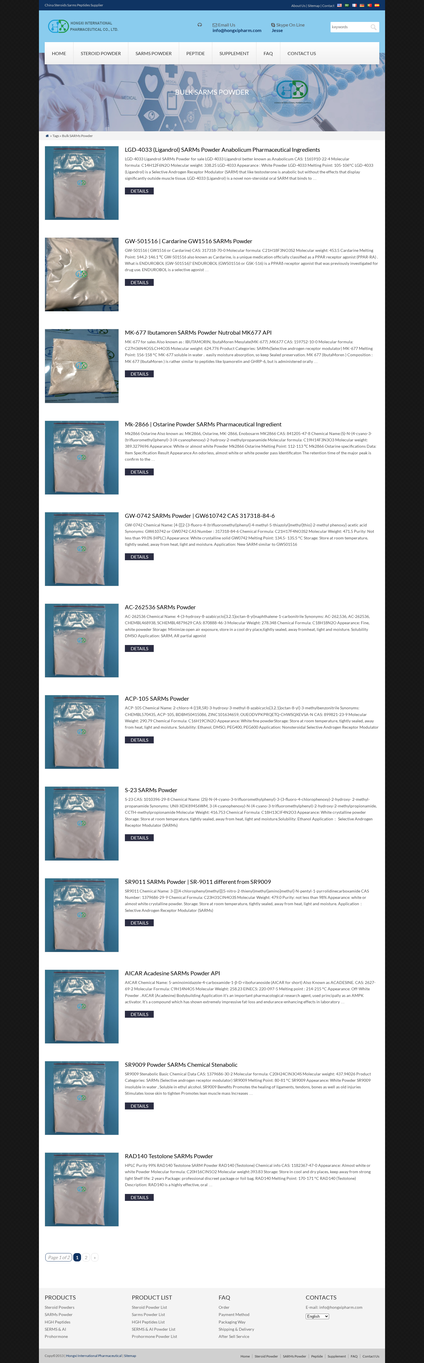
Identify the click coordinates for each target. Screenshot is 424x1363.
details (139, 191)
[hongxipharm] (81, 31)
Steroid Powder (101, 53)
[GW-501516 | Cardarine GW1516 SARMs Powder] (82, 309)
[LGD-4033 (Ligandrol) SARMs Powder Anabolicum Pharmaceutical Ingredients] (82, 218)
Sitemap (314, 5)
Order (224, 1307)
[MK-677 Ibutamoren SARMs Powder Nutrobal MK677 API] (82, 401)
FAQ (268, 53)
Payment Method (234, 1314)
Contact (328, 5)
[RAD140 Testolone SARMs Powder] (82, 1224)
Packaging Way (232, 1321)
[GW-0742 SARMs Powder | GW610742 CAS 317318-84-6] (82, 584)
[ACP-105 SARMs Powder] (82, 767)
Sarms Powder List (148, 1314)
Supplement (234, 53)
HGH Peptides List (148, 1321)
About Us (298, 5)
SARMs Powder (154, 53)
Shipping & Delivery (236, 1329)
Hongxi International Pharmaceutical (94, 1355)
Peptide (195, 53)
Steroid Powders (59, 1307)
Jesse (277, 30)
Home (59, 53)
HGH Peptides (57, 1321)
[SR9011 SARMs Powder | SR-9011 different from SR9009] (82, 950)
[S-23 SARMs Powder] (82, 859)
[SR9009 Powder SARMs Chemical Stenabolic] (82, 1133)
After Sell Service (234, 1336)
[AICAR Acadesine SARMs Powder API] (82, 1042)
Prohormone (56, 1336)
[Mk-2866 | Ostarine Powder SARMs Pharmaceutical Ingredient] (82, 493)
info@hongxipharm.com (237, 30)
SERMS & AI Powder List (153, 1329)
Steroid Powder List (149, 1307)
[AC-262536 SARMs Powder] (82, 675)
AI (64, 1329)
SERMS (51, 1329)
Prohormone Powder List (154, 1336)
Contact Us (302, 53)
